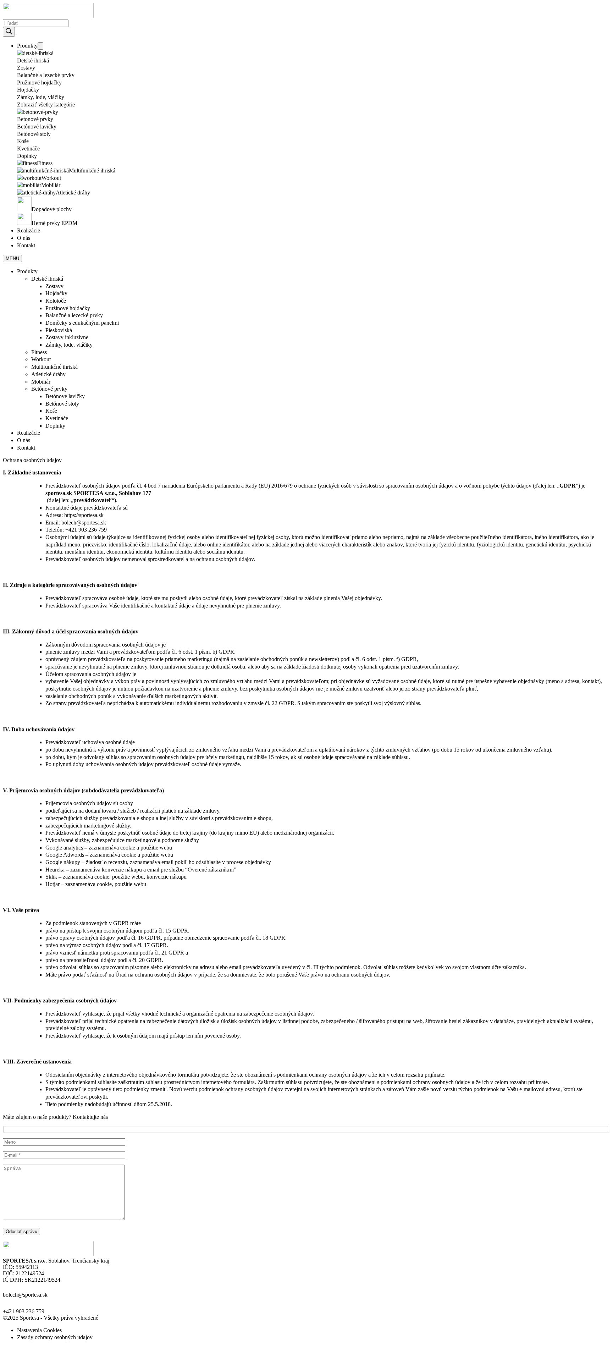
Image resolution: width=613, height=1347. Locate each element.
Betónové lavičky (36, 126)
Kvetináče (28, 148)
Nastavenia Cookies (39, 1330)
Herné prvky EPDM (54, 223)
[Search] (9, 32)
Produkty (27, 46)
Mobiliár (50, 185)
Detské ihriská (33, 60)
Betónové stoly (34, 134)
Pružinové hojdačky (39, 82)
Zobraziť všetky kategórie (46, 104)
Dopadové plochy (52, 209)
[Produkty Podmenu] (40, 46)
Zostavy (26, 68)
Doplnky (27, 156)
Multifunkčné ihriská (92, 170)
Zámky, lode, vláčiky (40, 97)
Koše (23, 141)
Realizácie (28, 230)
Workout (51, 178)
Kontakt (26, 245)
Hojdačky (28, 90)
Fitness (45, 163)
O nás (23, 238)
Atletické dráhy (73, 192)
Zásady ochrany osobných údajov (55, 1337)
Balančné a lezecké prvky (45, 75)
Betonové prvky (35, 119)
